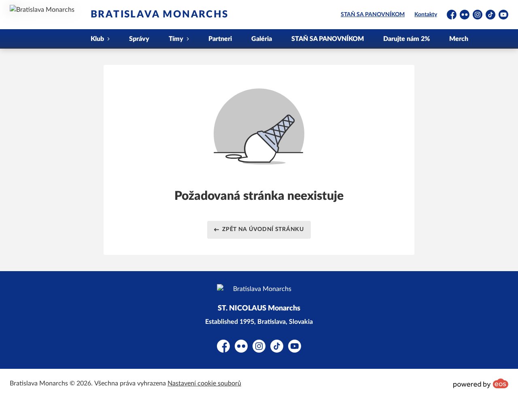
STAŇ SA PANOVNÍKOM (373, 14)
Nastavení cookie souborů (204, 383)
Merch (458, 39)
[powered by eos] (480, 383)
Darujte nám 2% (406, 39)
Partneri (220, 39)
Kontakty (425, 14)
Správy (139, 39)
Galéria (261, 39)
